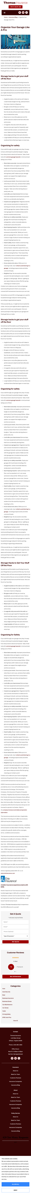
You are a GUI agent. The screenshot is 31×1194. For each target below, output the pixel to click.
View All (15, 1020)
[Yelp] (26, 12)
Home (5, 17)
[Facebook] (23, 12)
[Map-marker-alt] (19, 12)
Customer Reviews (15, 1078)
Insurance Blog (13, 17)
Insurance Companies (15, 1081)
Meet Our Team (15, 1074)
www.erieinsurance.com (8, 873)
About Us (15, 1070)
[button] (4, 12)
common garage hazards (13, 157)
